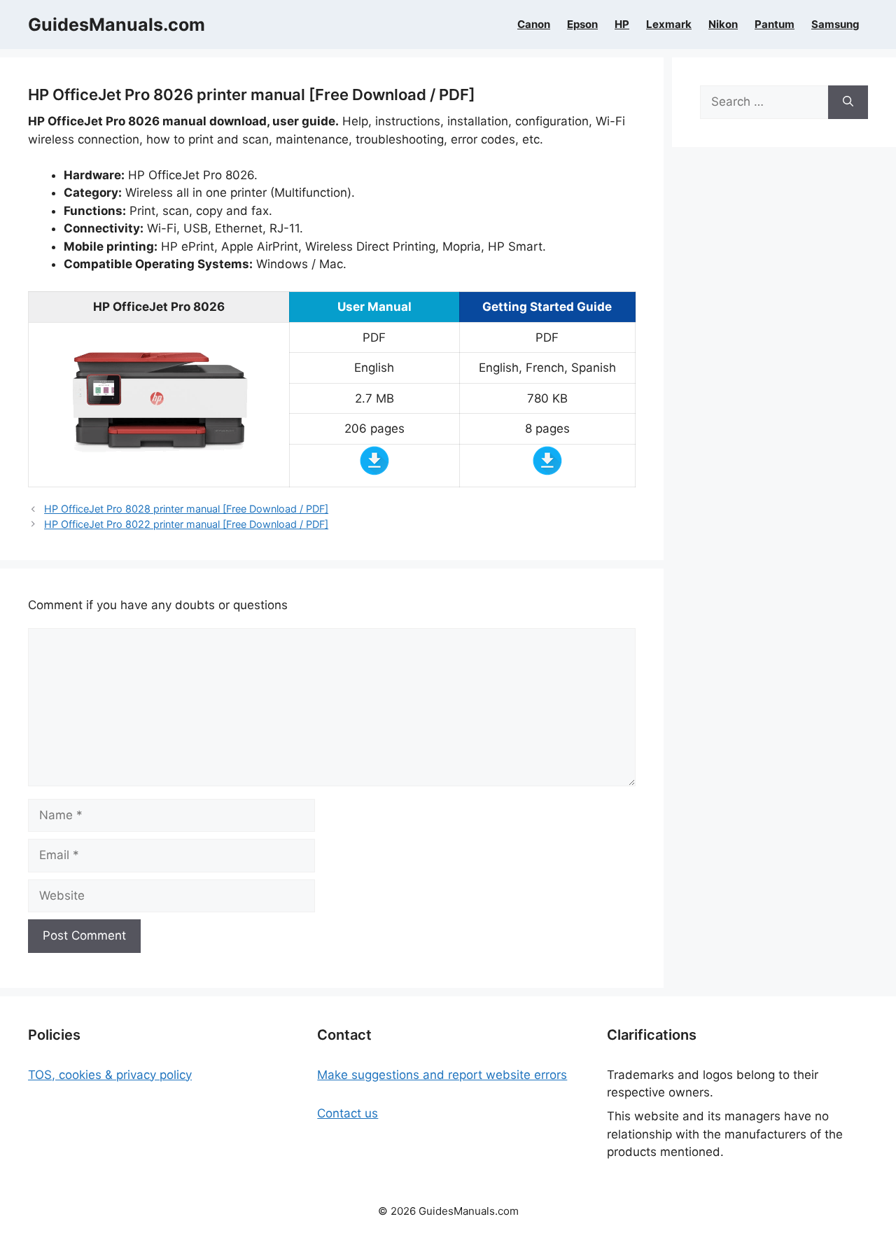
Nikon (723, 24)
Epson (582, 24)
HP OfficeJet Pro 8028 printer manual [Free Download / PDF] (186, 509)
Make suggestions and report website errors (442, 1075)
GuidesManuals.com (116, 24)
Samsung (835, 24)
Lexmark (669, 24)
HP (622, 24)
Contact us (347, 1113)
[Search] (848, 102)
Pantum (774, 24)
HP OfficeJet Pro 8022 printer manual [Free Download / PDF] (186, 524)
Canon (533, 24)
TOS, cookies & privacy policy (110, 1075)
